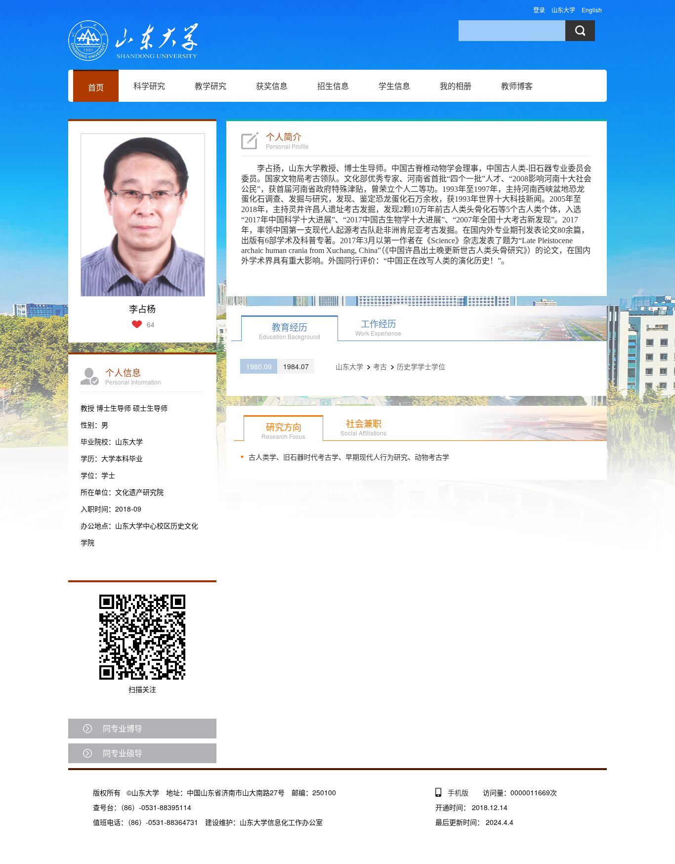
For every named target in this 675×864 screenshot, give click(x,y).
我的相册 (455, 85)
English (592, 9)
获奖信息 (272, 85)
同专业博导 (122, 728)
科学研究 (149, 85)
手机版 (458, 792)
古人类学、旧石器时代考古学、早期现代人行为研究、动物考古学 (349, 457)
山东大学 (563, 9)
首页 (96, 87)
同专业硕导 (122, 753)
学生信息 (394, 85)
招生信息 (333, 85)
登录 (539, 9)
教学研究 (210, 85)
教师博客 (517, 85)
